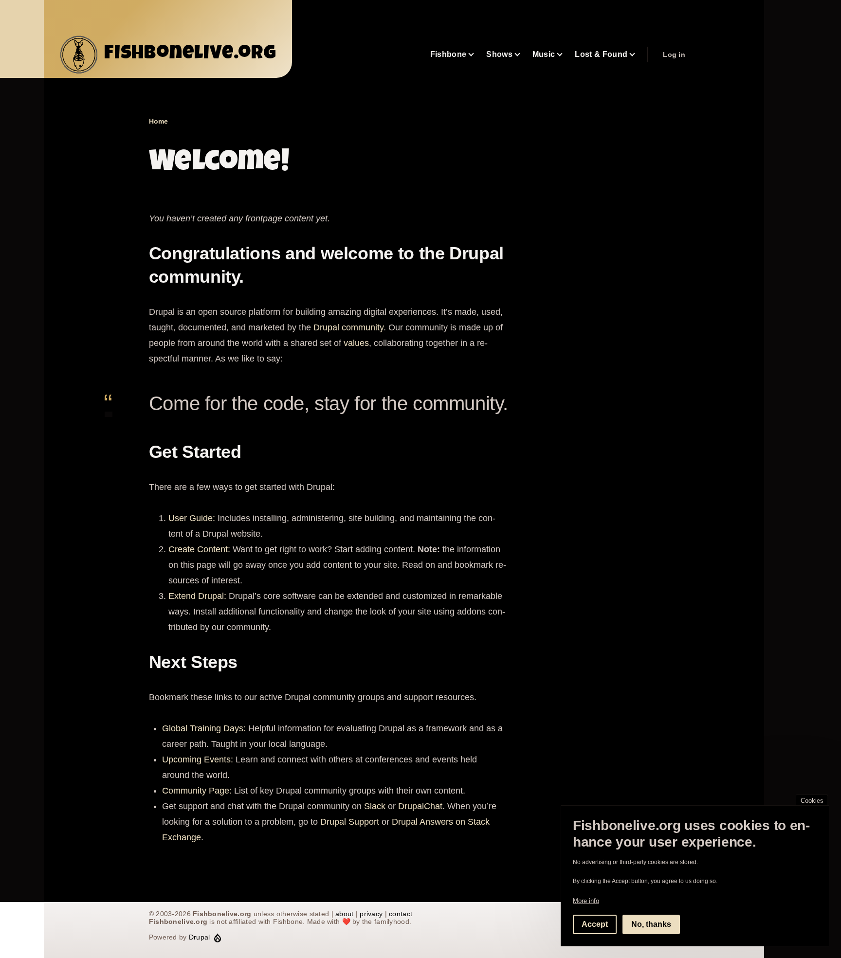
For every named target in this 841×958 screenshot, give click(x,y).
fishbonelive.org (190, 54)
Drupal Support (349, 822)
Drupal (199, 937)
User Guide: (191, 518)
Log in (674, 54)
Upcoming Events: (197, 759)
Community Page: (197, 790)
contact (400, 914)
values (356, 343)
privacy (371, 914)
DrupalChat (420, 806)
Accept (595, 924)
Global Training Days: (204, 728)
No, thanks (651, 924)
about (344, 914)
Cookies (812, 800)
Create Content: (199, 549)
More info (586, 900)
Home (158, 121)
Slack (374, 806)
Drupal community (348, 327)
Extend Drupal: (197, 596)
